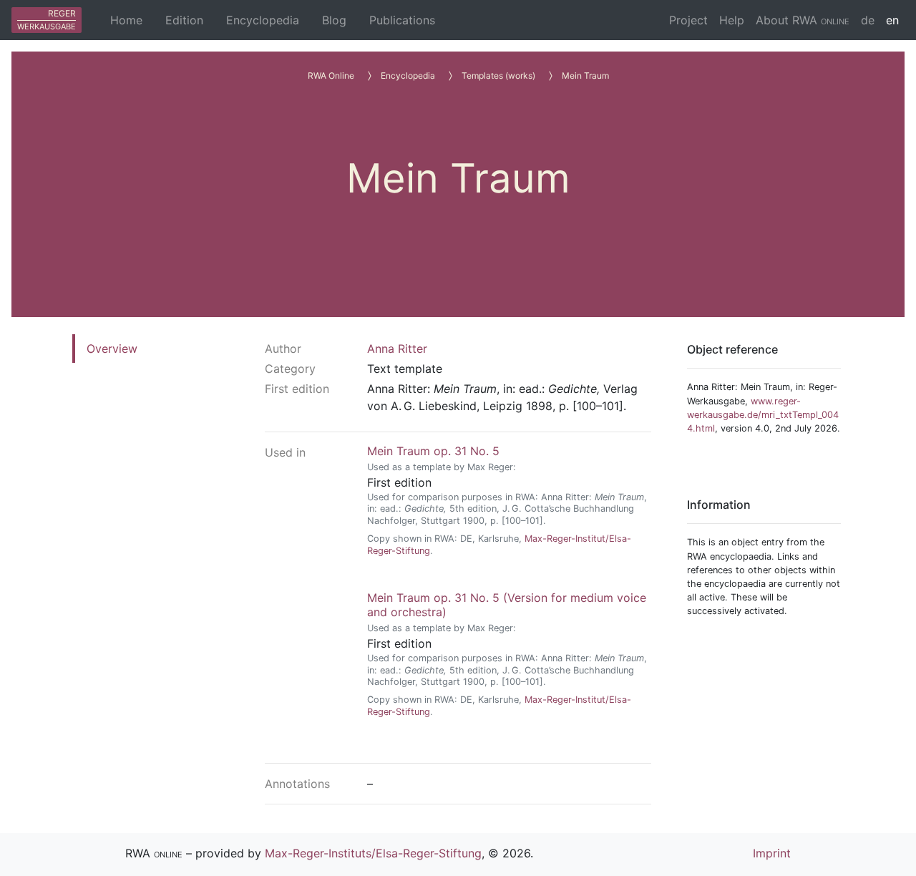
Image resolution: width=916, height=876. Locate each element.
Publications (402, 20)
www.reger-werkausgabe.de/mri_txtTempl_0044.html (763, 415)
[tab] (113, 348)
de (867, 20)
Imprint (772, 853)
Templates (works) (498, 75)
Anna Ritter (397, 348)
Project (688, 20)
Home (126, 20)
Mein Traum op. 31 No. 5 (433, 451)
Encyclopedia (262, 20)
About (802, 20)
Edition (184, 20)
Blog (334, 20)
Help (731, 20)
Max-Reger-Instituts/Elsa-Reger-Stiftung (373, 853)
